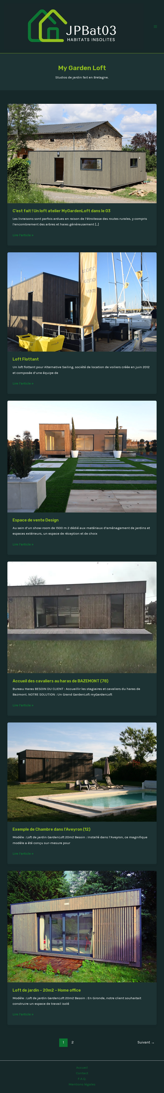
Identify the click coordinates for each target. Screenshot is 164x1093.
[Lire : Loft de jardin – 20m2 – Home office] (82, 926)
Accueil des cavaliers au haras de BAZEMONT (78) (60, 681)
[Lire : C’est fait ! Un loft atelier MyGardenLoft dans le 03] (82, 153)
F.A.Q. (82, 1079)
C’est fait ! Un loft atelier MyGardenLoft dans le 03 (61, 210)
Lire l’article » (23, 234)
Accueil (82, 1067)
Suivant (146, 1042)
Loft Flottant (26, 359)
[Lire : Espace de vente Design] (82, 456)
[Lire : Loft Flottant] (82, 301)
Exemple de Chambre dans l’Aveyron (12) (51, 829)
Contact (82, 1073)
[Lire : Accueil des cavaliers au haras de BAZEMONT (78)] (82, 617)
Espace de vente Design (36, 520)
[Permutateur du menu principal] (155, 26)
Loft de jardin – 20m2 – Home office (47, 990)
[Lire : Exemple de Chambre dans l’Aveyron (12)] (82, 772)
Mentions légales (82, 1084)
